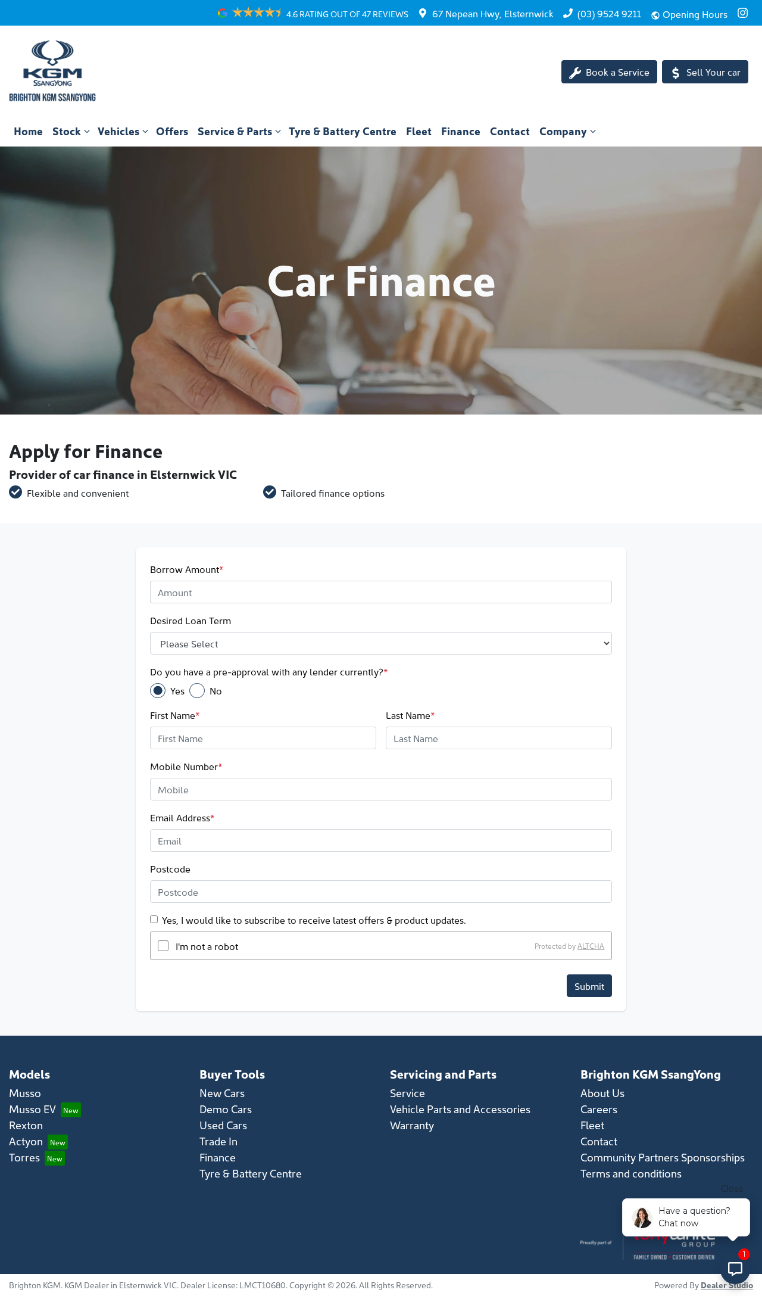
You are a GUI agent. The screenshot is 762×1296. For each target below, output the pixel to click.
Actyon (26, 1140)
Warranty (412, 1124)
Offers (172, 130)
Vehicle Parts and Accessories (460, 1108)
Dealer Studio (727, 1285)
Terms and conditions (631, 1173)
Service (407, 1092)
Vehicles (118, 130)
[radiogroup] (380, 691)
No (216, 690)
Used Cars (223, 1124)
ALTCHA (590, 945)
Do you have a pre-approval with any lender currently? (269, 671)
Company (563, 130)
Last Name (410, 714)
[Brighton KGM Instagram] (745, 12)
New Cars (222, 1092)
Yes (177, 690)
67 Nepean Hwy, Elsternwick (493, 13)
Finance (460, 130)
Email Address (182, 817)
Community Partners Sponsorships (662, 1156)
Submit (589, 985)
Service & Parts (235, 130)
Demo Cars (225, 1108)
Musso (25, 1092)
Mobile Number (186, 765)
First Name (175, 714)
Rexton (26, 1124)
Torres (24, 1156)
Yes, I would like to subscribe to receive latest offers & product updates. (314, 919)
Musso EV (32, 1108)
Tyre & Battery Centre (342, 130)
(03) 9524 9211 (609, 13)
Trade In (218, 1140)
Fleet (419, 130)
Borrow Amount (187, 568)
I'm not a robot (207, 945)
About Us (602, 1092)
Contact (510, 130)
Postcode (170, 868)
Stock (66, 130)
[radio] (157, 691)
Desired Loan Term (190, 620)
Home (28, 130)
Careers (598, 1108)
